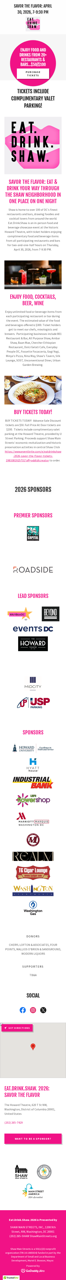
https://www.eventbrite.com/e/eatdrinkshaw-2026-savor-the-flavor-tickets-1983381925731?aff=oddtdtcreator (33, 456)
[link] (33, 24)
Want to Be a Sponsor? (33, 1138)
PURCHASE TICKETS (33, 73)
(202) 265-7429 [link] (13, 1122)
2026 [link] (27, 12)
